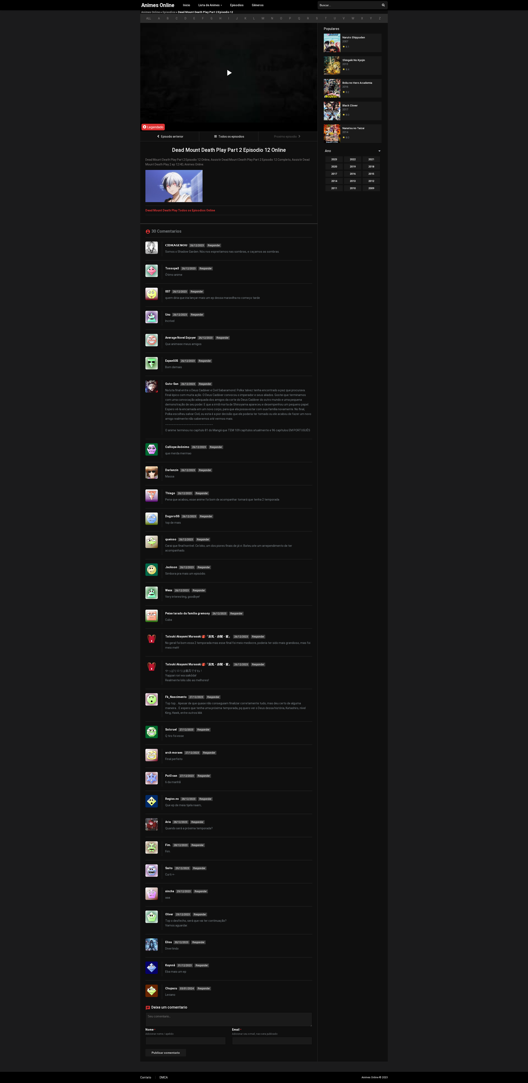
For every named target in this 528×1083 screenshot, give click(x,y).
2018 (371, 166)
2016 (353, 173)
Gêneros (258, 5)
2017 (334, 173)
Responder (214, 245)
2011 (334, 188)
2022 (353, 159)
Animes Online (150, 12)
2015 (371, 173)
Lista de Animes (209, 5)
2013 (353, 181)
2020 (334, 166)
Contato (145, 1077)
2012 (371, 181)
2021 (371, 159)
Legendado (154, 127)
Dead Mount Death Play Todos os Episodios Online (180, 210)
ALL (148, 18)
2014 (334, 181)
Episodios (237, 5)
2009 (371, 188)
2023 (334, 159)
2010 (353, 188)
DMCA (164, 1077)
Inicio (186, 5)
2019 (353, 166)
